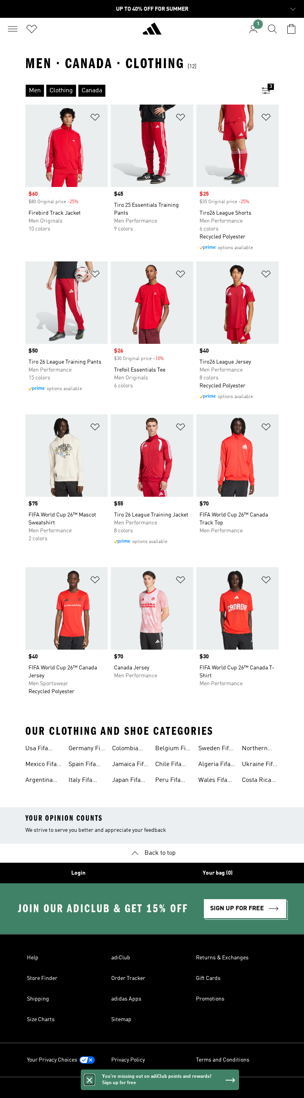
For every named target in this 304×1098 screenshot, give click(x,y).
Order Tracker (128, 978)
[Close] (89, 1080)
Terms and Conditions (222, 1060)
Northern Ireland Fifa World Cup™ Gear (259, 749)
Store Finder (42, 978)
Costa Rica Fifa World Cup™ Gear (257, 781)
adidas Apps (126, 999)
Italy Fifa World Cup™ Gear (85, 781)
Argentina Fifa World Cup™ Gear (40, 781)
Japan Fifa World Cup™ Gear (129, 781)
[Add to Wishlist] (95, 118)
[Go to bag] (291, 28)
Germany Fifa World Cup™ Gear (86, 749)
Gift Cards (208, 978)
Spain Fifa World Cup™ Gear (85, 765)
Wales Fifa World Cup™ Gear (215, 781)
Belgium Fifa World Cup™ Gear (173, 749)
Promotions (210, 999)
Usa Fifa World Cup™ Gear (42, 749)
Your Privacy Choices (52, 1060)
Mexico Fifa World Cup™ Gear (42, 765)
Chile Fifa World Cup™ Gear (172, 765)
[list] (139, 90)
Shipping (38, 999)
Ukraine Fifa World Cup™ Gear (259, 765)
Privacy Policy (128, 1060)
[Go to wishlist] (31, 28)
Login (78, 873)
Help (32, 958)
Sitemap (121, 1019)
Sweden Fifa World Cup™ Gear (215, 749)
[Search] (272, 28)
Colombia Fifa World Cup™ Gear (127, 749)
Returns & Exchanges (222, 958)
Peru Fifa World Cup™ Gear (172, 781)
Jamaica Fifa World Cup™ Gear (129, 765)
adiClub (120, 958)
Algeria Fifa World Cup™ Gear (215, 765)
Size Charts (41, 1019)
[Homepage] (152, 32)
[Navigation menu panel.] (12, 28)
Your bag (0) (218, 873)
